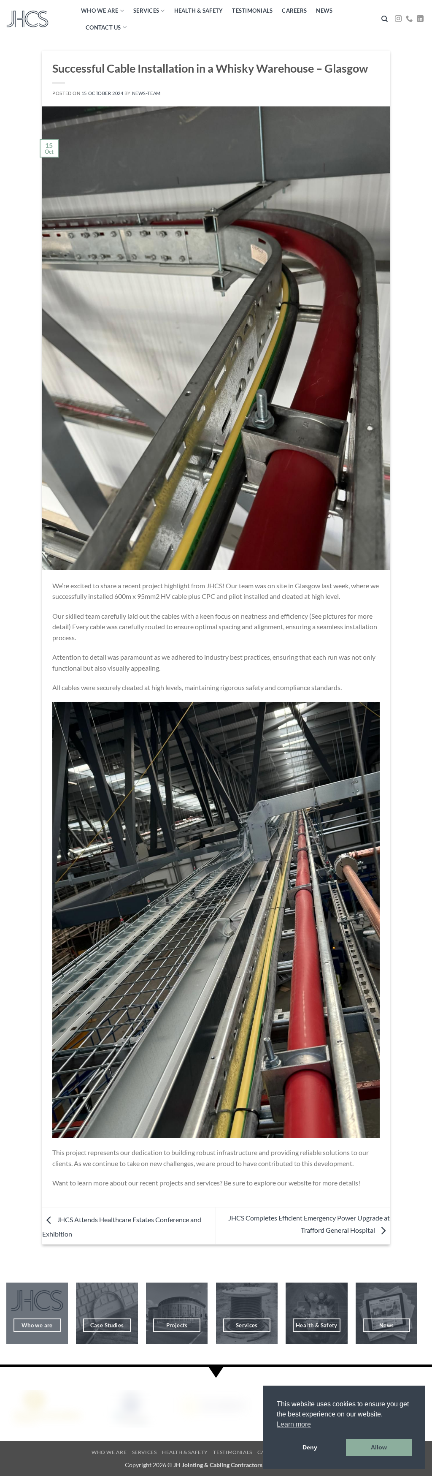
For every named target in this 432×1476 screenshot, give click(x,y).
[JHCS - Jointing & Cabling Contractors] (27, 19)
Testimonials (252, 10)
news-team (146, 93)
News (324, 10)
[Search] (384, 19)
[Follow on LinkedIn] (420, 19)
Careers (294, 10)
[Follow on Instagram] (398, 19)
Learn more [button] (294, 1424)
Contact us (103, 27)
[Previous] (10, 1408)
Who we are (100, 10)
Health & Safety (198, 10)
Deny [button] (309, 1447)
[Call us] (409, 19)
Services (146, 10)
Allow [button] (379, 1447)
